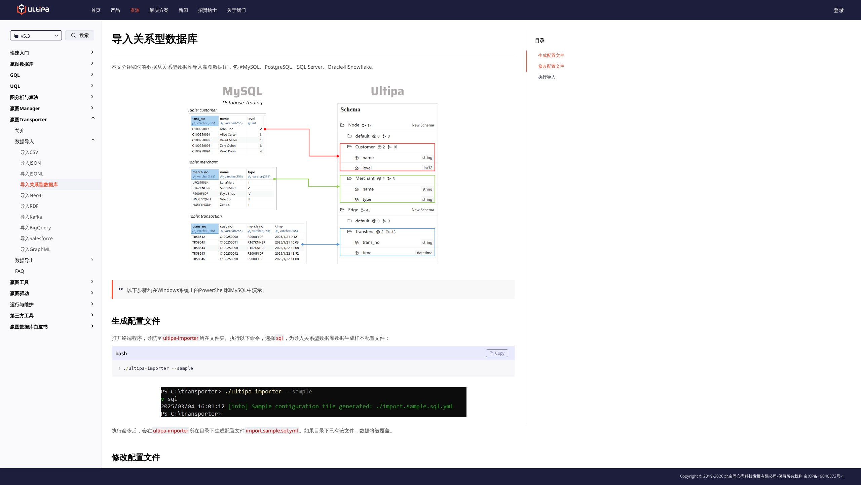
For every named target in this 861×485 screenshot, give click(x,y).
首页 (96, 10)
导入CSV (29, 152)
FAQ (19, 271)
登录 (838, 10)
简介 (20, 130)
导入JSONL (31, 173)
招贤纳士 (207, 10)
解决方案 (159, 10)
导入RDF (29, 206)
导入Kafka (31, 217)
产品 (115, 10)
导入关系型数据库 (39, 184)
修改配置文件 (551, 66)
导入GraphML (35, 249)
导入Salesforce (36, 238)
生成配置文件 (551, 55)
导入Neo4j (31, 195)
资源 (135, 10)
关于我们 (236, 10)
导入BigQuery (35, 227)
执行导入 (547, 77)
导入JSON (30, 163)
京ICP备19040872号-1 (823, 476)
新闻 (183, 10)
